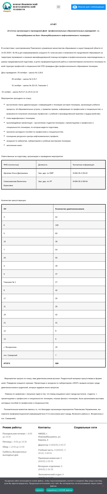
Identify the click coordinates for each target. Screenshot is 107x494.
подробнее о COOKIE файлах (59, 490)
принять (39, 490)
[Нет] (103, 485)
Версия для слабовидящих (90, 7)
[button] (58, 7)
